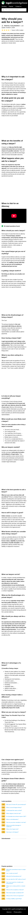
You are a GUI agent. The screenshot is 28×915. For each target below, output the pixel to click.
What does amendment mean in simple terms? (16, 870)
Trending (4, 6)
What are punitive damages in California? (13, 826)
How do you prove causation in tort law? (16, 822)
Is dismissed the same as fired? (14, 810)
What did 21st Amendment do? (13, 876)
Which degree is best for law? (13, 813)
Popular (11, 6)
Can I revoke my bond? (12, 873)
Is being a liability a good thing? (14, 898)
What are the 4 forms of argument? (15, 895)
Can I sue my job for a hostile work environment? (14, 883)
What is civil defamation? (12, 819)
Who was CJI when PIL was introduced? (16, 804)
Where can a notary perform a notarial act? (15, 886)
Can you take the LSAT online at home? (16, 879)
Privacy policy (17, 912)
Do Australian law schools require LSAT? (16, 816)
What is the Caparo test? (12, 829)
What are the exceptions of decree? (15, 889)
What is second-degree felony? (14, 807)
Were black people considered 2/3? (15, 892)
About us (9, 912)
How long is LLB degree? (12, 832)
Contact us (18, 6)
